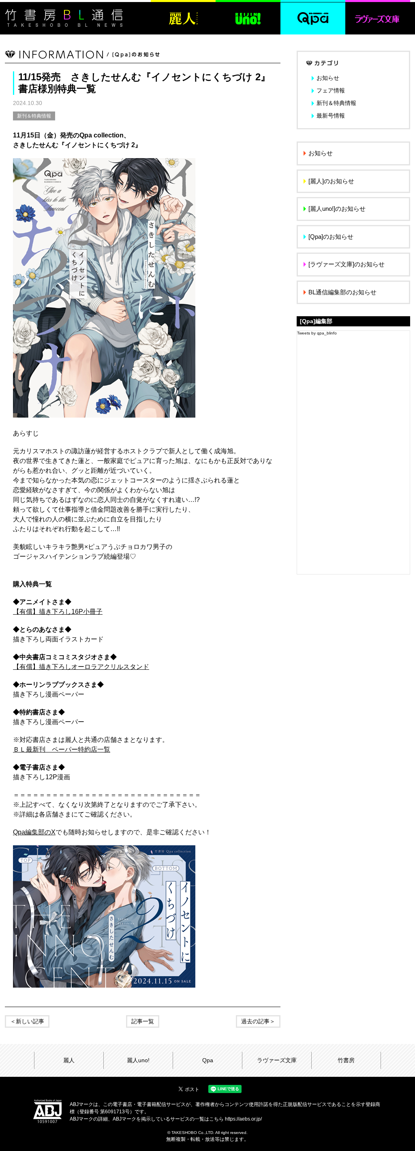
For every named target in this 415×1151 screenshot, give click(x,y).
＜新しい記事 (27, 1021)
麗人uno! (138, 1060)
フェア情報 (331, 90)
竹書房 (346, 1060)
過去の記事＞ (258, 1021)
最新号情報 (331, 115)
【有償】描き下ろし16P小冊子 (58, 611)
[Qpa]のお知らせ (330, 236)
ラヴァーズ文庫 (277, 1060)
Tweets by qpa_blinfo (317, 333)
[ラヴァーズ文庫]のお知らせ (346, 264)
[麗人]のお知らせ (331, 181)
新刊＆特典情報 (34, 116)
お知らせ (328, 78)
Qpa (207, 1060)
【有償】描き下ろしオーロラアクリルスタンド (81, 666)
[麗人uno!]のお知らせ (337, 208)
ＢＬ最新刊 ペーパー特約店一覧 (61, 749)
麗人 (69, 1060)
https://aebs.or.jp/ (243, 1119)
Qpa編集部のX (34, 832)
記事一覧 (142, 1021)
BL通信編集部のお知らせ (342, 292)
